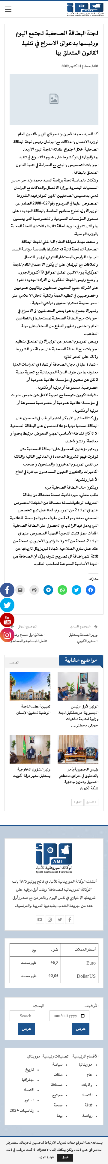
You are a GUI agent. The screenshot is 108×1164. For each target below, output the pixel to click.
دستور (29, 1100)
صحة (58, 1105)
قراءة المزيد (46, 1158)
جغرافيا (28, 1080)
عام (89, 1075)
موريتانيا (85, 1064)
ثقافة (88, 1105)
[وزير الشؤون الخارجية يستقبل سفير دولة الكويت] (30, 749)
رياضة (87, 1116)
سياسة (57, 1064)
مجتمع (57, 1095)
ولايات (86, 1085)
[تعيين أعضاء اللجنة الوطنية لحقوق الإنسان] (30, 686)
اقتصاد (87, 1095)
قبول (65, 1157)
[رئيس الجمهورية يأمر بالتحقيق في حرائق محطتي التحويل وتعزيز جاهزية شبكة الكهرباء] (78, 749)
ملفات (58, 1075)
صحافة (57, 1085)
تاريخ (29, 1069)
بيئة (60, 1116)
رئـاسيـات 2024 (22, 1111)
